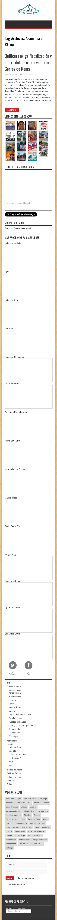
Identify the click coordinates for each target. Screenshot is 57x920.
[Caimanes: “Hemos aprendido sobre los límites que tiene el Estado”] (10, 146)
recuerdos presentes (15, 908)
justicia (16, 827)
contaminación (28, 811)
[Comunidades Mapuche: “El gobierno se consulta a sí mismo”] (21, 136)
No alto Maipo (20, 835)
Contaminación (15, 758)
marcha (9, 831)
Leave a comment (29, 75)
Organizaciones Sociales (20, 714)
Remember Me (27, 878)
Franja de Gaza (34, 819)
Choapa (24, 807)
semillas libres (24, 840)
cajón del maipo (12, 807)
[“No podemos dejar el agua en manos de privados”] (32, 156)
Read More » (12, 110)
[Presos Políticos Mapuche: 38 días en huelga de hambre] (10, 156)
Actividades (12, 741)
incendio (41, 823)
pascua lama (11, 840)
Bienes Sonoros (14, 686)
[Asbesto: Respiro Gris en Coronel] (10, 136)
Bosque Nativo (15, 696)
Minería (12, 711)
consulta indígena (12, 811)
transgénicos (11, 844)
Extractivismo (11, 819)
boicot (36, 803)
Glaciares (9, 823)
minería (9, 835)
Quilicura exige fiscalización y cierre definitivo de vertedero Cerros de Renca (28, 62)
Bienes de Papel (14, 770)
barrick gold (20, 803)
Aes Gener (10, 799)
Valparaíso (38, 844)
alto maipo (43, 799)
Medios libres (15, 707)
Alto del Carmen (30, 799)
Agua (11, 762)
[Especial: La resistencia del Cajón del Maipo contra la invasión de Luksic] (43, 146)
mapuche (45, 827)
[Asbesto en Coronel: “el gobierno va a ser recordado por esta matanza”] (43, 153)
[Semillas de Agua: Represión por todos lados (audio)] (21, 125)
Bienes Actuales (14, 690)
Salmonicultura (15, 729)
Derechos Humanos (18, 754)
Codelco (33, 807)
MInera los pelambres (36, 831)
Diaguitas (27, 815)
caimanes (45, 803)
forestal (22, 819)
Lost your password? (16, 884)
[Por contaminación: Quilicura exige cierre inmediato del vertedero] (32, 146)
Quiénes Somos (14, 773)
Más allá (12, 751)
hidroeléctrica (21, 823)
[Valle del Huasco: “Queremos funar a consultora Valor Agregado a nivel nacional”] (32, 136)
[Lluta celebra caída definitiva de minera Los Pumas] (21, 146)
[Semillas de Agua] (28, 12)
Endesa (37, 815)
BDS (29, 803)
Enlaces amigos (14, 777)
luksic (37, 827)
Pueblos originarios (17, 722)
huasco (32, 823)
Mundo (10, 744)
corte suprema (42, 811)
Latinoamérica (15, 747)
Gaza (45, 819)
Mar (10, 765)
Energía (12, 700)
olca (29, 835)
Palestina (37, 835)
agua (19, 799)
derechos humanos (13, 815)
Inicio (9, 683)
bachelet (9, 803)
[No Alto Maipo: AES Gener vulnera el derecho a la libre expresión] (43, 125)
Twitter (10, 784)
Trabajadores (14, 733)
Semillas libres (15, 718)
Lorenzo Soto (27, 827)
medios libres (20, 831)
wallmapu (9, 848)
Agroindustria (15, 693)
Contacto (11, 780)
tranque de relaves (40, 840)
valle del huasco (25, 844)
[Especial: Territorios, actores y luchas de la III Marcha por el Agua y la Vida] (21, 156)
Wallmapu (13, 736)
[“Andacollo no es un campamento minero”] (10, 125)
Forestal (12, 704)
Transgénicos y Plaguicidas (21, 725)
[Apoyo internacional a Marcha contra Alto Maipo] (32, 125)
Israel (8, 827)
